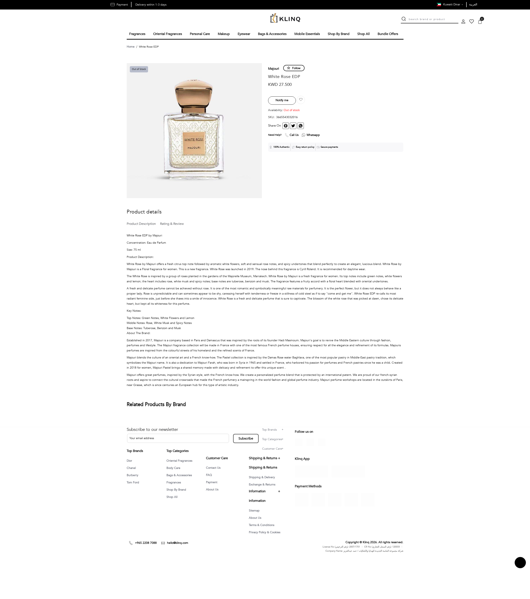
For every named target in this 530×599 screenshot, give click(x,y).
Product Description (140, 223)
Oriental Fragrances (180, 462)
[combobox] (433, 19)
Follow (296, 67)
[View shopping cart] (480, 22)
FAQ (209, 479)
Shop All (172, 499)
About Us (213, 494)
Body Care (174, 470)
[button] (301, 99)
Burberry (133, 475)
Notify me (282, 100)
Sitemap (255, 514)
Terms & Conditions (263, 529)
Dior (130, 460)
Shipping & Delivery (263, 481)
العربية (473, 4)
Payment (212, 486)
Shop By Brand (177, 492)
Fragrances (174, 485)
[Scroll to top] (520, 573)
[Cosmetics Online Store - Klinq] (285, 18)
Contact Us (214, 471)
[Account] (463, 22)
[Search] (404, 19)
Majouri (273, 68)
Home (131, 46)
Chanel (132, 467)
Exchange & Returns (263, 488)
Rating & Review (167, 223)
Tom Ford (134, 482)
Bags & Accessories (180, 477)
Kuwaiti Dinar (452, 4)
